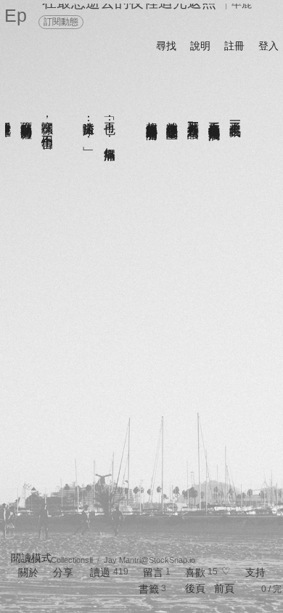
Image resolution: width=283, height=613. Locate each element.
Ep (15, 15)
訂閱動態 (61, 22)
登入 (268, 46)
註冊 (234, 46)
